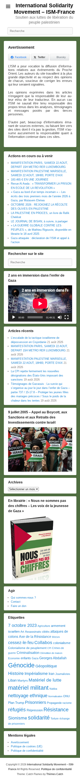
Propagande (54, 702)
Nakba (53, 688)
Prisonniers (35, 702)
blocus (56, 636)
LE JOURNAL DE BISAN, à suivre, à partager (39, 221)
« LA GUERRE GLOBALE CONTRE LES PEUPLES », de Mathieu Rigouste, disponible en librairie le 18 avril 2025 (41, 229)
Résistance (56, 709)
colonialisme (61, 643)
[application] (40, 303)
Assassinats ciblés (37, 631)
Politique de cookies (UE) (26, 746)
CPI (49, 648)
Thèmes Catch (54, 774)
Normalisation (55, 696)
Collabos (43, 642)
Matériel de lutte (45, 679)
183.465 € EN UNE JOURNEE (29, 179)
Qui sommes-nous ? (23, 597)
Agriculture (44, 626)
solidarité (39, 718)
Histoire (16, 673)
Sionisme (17, 717)
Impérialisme (36, 673)
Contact (15, 601)
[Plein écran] (66, 317)
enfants (26, 658)
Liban (12, 680)
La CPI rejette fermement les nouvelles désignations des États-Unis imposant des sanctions (37, 375)
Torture (55, 718)
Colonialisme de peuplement (27, 648)
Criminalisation (28, 653)
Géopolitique (46, 666)
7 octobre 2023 (22, 625)
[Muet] (60, 317)
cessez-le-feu (20, 642)
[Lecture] (14, 317)
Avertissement (21, 47)
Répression (35, 710)
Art (22, 631)
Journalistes (62, 674)
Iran (51, 674)
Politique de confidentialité (27, 750)
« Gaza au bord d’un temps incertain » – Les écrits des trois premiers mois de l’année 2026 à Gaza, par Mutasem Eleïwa (40, 196)
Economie (14, 658)
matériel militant (28, 688)
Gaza (35, 658)
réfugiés (17, 709)
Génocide (21, 665)
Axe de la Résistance (35, 636)
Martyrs (22, 680)
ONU (66, 696)
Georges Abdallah (53, 658)
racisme (67, 702)
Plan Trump (16, 702)
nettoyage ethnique (27, 695)
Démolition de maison (51, 653)
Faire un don (18, 606)
